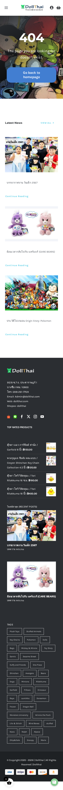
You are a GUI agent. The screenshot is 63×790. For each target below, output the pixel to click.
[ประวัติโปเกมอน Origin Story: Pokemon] (31, 292)
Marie (43, 740)
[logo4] (32, 5)
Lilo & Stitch (16, 723)
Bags (12, 648)
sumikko (25, 698)
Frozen (13, 707)
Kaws (12, 732)
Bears (43, 673)
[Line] (15, 416)
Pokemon (31, 640)
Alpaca (37, 732)
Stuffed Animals (33, 631)
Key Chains (15, 640)
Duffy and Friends (18, 665)
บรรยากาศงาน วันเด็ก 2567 (22, 182)
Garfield (13, 690)
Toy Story (48, 648)
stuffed (49, 723)
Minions (25, 681)
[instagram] (35, 416)
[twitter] (28, 416)
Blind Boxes (34, 723)
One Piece (37, 665)
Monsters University (19, 715)
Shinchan (14, 673)
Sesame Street (29, 656)
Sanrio (13, 656)
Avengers (30, 673)
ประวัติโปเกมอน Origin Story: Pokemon (29, 320)
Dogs (12, 681)
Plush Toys (14, 631)
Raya (12, 698)
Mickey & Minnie (29, 648)
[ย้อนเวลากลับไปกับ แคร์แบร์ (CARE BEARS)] (31, 223)
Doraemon (41, 698)
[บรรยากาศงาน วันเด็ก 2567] (31, 154)
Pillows (27, 690)
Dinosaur (42, 690)
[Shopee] (8, 416)
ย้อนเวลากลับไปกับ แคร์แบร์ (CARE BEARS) (31, 251)
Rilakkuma (41, 681)
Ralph (24, 732)
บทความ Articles (15, 549)
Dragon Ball (28, 707)
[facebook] (22, 416)
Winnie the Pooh (43, 715)
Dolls (45, 640)
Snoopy (30, 740)
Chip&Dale (15, 740)
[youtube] (42, 416)
